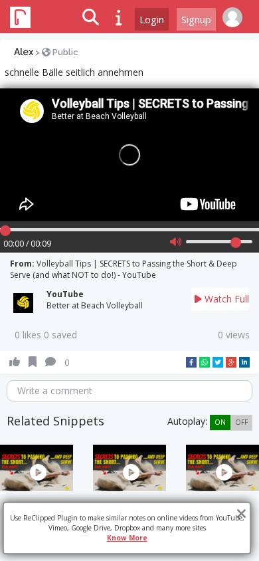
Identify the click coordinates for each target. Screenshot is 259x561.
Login (151, 19)
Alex (23, 52)
